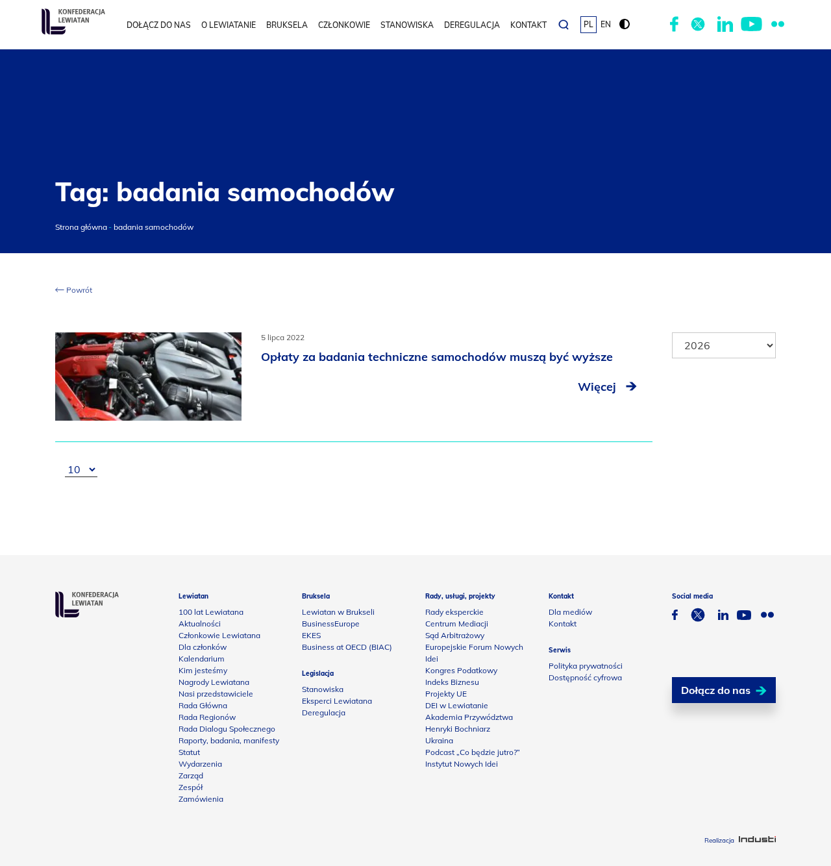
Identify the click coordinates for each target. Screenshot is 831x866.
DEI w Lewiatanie (456, 705)
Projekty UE (446, 694)
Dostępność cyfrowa (585, 677)
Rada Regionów (207, 717)
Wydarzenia (200, 764)
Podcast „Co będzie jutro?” (472, 752)
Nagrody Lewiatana (214, 682)
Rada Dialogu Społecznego (227, 729)
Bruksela (287, 25)
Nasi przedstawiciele (216, 694)
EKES (311, 635)
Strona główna (81, 227)
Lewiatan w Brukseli (338, 612)
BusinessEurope (331, 623)
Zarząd (191, 775)
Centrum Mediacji (456, 623)
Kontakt (528, 25)
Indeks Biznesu (452, 682)
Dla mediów (570, 612)
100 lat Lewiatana (211, 612)
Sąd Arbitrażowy (454, 635)
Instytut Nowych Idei (461, 764)
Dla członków (203, 647)
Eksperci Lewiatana (337, 701)
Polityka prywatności (586, 666)
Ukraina (439, 740)
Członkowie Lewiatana (219, 635)
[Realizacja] (757, 840)
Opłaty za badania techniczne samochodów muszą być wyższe (437, 356)
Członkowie (344, 25)
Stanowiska (407, 25)
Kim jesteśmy (203, 670)
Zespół (191, 787)
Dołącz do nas (159, 25)
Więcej (598, 386)
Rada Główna (203, 705)
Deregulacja (472, 25)
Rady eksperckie (454, 612)
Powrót (78, 290)
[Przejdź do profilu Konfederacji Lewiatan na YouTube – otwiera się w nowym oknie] (751, 24)
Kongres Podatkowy (461, 670)
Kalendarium (202, 658)
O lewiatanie (228, 25)
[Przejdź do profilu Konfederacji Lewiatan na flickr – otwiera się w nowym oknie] (777, 25)
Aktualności (200, 623)
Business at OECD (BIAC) (347, 647)
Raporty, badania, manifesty (229, 740)
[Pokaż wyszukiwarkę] (563, 25)
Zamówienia (201, 799)
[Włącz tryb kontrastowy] (624, 25)
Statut (189, 752)
